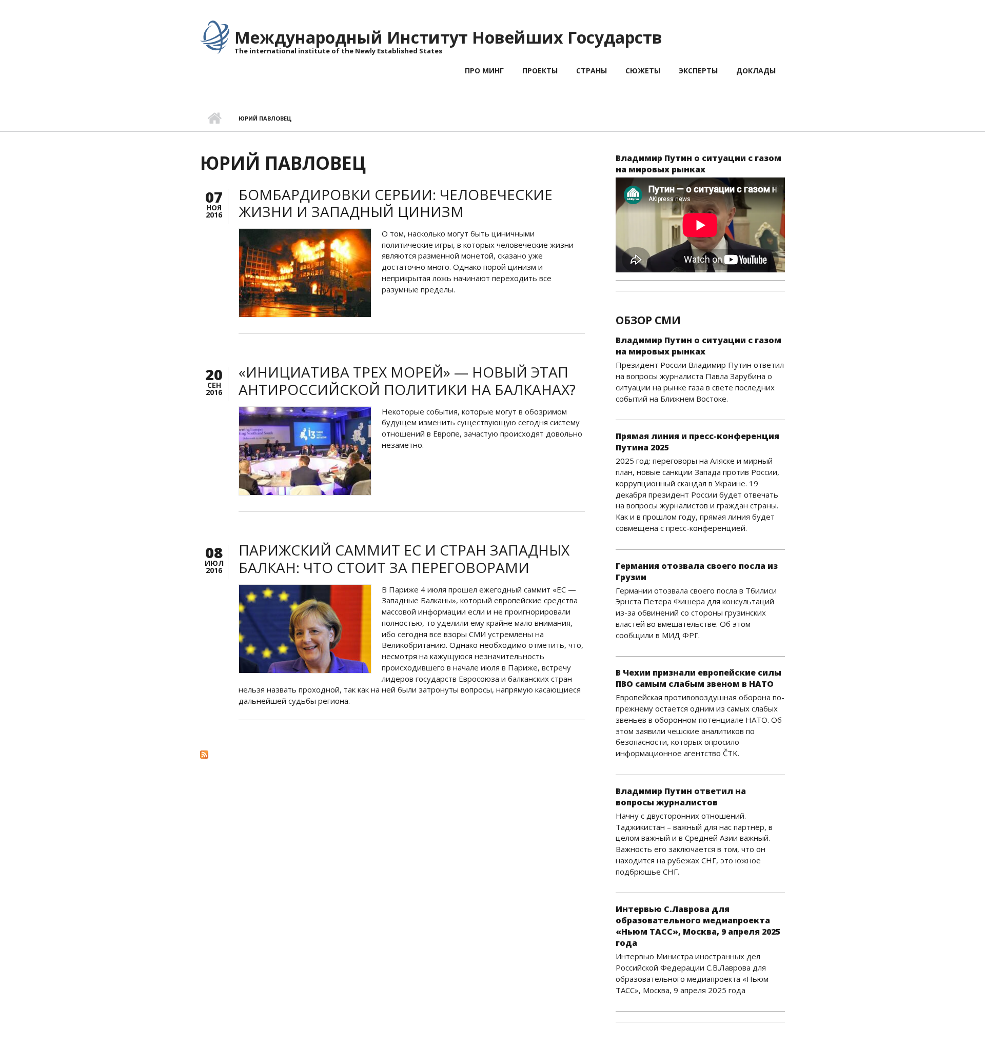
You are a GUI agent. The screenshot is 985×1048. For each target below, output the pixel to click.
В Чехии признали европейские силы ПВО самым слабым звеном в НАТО (698, 678)
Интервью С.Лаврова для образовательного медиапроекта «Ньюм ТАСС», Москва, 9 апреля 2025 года (698, 925)
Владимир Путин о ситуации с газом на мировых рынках (698, 163)
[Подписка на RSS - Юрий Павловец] (392, 754)
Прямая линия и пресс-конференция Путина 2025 (697, 441)
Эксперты (698, 70)
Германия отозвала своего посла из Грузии (697, 571)
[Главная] (214, 36)
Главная (214, 118)
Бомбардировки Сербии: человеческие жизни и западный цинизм (396, 203)
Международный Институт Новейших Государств (448, 37)
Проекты (540, 70)
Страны (591, 70)
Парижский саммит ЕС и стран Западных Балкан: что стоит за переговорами (404, 558)
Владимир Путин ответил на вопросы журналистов (681, 796)
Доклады (756, 70)
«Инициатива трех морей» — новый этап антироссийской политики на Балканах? (407, 380)
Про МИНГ (484, 70)
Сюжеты (642, 70)
